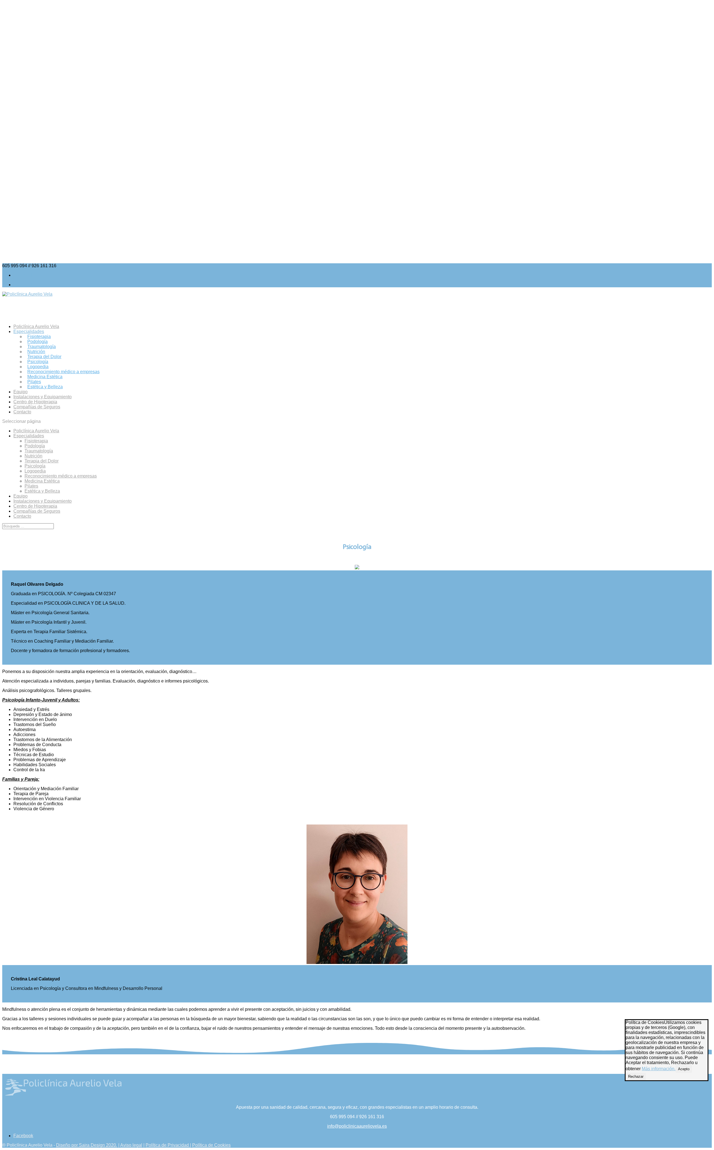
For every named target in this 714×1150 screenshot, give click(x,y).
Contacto (22, 411)
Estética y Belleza (45, 386)
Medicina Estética (44, 376)
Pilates (34, 381)
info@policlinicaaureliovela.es (357, 1126)
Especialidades (28, 435)
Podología (37, 341)
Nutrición (36, 351)
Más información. (659, 1068)
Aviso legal (131, 1145)
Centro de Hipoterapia (35, 506)
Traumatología (41, 346)
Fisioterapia (39, 336)
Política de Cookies (211, 1145)
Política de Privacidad (168, 1145)
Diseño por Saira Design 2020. (86, 1145)
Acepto (683, 1069)
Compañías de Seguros (36, 406)
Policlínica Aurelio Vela (36, 430)
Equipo (20, 496)
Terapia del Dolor (44, 356)
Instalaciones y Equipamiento (42, 501)
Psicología (37, 361)
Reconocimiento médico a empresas (63, 371)
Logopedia (38, 366)
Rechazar (635, 1076)
